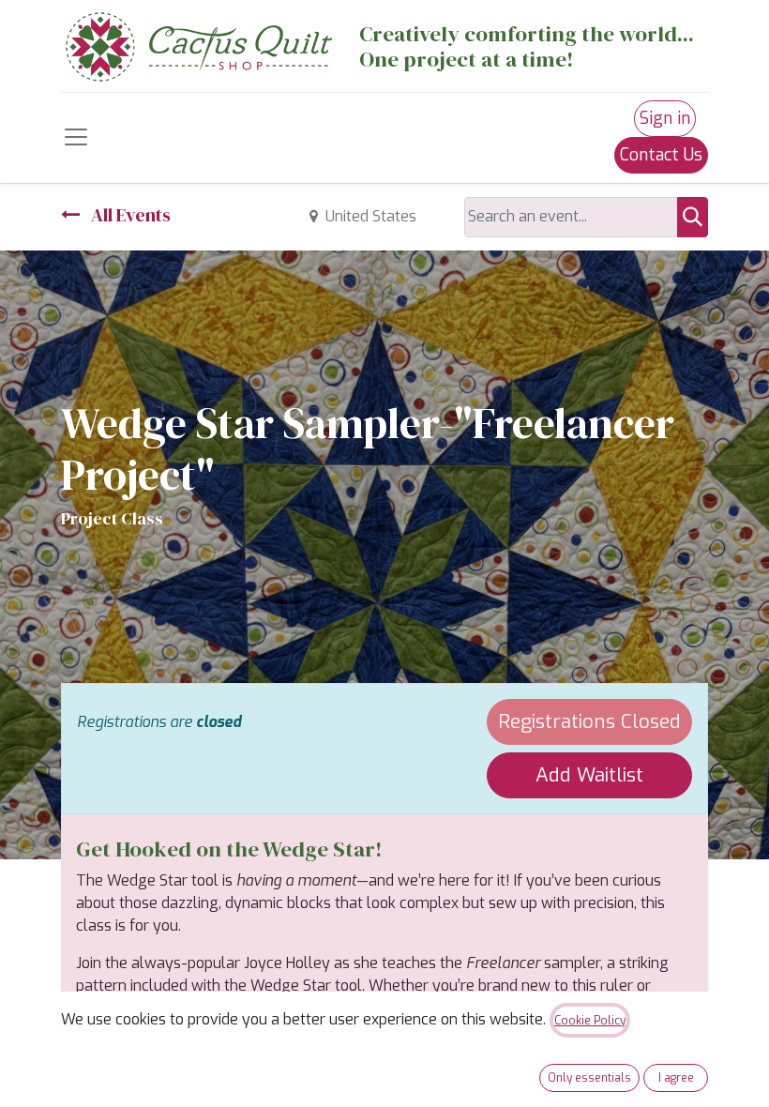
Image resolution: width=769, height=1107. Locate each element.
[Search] (692, 217)
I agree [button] (676, 1077)
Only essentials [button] (589, 1077)
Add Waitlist (589, 775)
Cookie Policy (590, 1020)
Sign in (665, 118)
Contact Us (661, 155)
